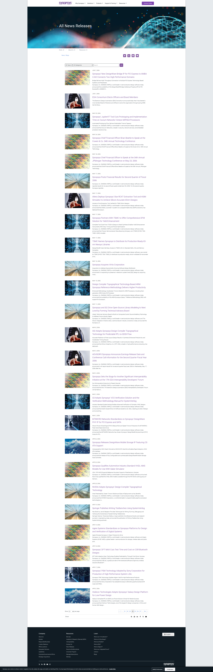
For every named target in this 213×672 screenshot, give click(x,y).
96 (145, 611)
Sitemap (68, 656)
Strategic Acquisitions (44, 656)
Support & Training (110, 3)
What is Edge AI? (98, 646)
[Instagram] (50, 664)
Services (68, 636)
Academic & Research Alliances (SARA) (76, 639)
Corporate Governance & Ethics (47, 654)
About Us (71, 50)
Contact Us (69, 644)
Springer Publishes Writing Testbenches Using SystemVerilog (118, 508)
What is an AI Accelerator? (100, 636)
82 (127, 611)
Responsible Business (44, 641)
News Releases (70, 646)
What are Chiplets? (99, 641)
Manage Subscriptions (72, 654)
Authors (96, 651)
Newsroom (82, 50)
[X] (39, 664)
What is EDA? (97, 644)
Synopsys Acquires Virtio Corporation (108, 265)
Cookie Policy (112, 669)
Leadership (41, 651)
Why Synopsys (79, 3)
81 (125, 611)
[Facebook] (44, 664)
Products (99, 3)
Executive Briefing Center (72, 649)
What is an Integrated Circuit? (101, 649)
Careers (41, 639)
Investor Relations (43, 644)
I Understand (170, 669)
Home (60, 50)
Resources (122, 3)
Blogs (67, 55)
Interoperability (70, 641)
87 (140, 611)
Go (121, 65)
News (63, 55)
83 (130, 611)
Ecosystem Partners (44, 649)
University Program (71, 651)
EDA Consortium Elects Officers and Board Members (115, 97)
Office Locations (43, 646)
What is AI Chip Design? (100, 639)
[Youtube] (47, 664)
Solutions (90, 3)
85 (135, 611)
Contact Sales (148, 3)
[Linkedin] (42, 664)
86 (138, 611)
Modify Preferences (157, 669)
